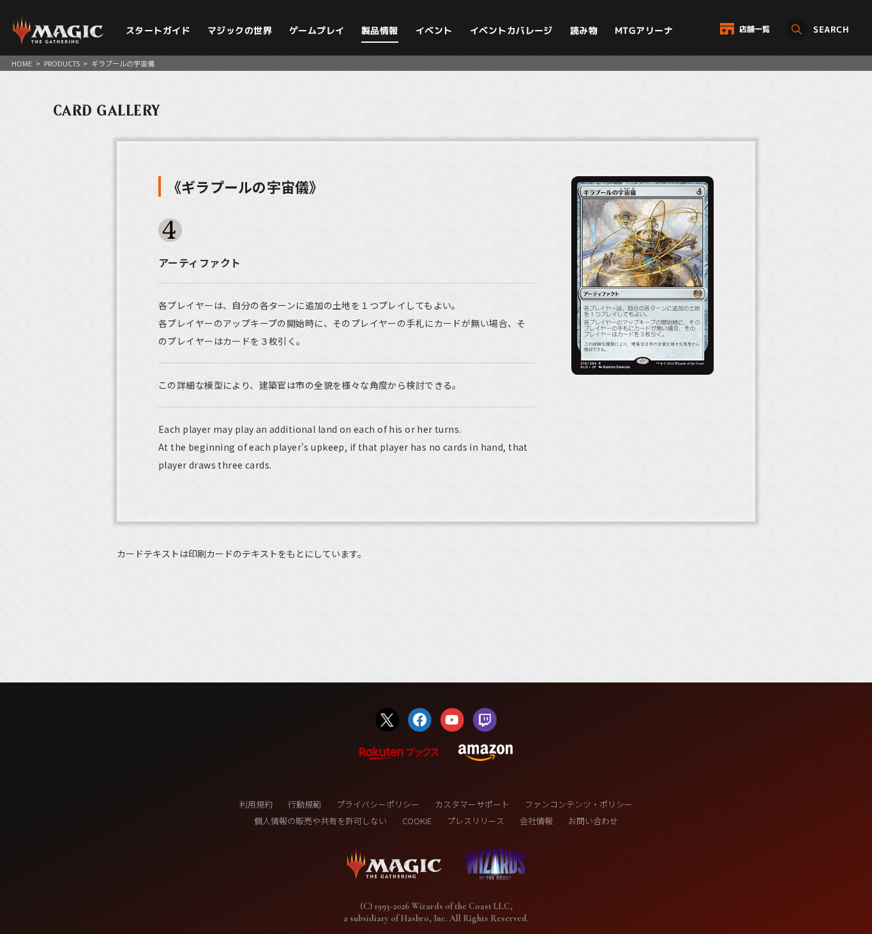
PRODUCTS (62, 63)
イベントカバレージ (511, 30)
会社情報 (536, 821)
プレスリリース (475, 821)
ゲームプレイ (317, 30)
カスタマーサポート (472, 804)
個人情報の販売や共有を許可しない (320, 821)
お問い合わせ (593, 821)
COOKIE (417, 821)
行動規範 (304, 804)
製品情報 (379, 30)
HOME (21, 63)
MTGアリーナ (644, 30)
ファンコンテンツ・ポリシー (579, 804)
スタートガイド (158, 30)
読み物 (584, 30)
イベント (434, 30)
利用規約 (256, 804)
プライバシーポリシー (377, 804)
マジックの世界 (239, 30)
